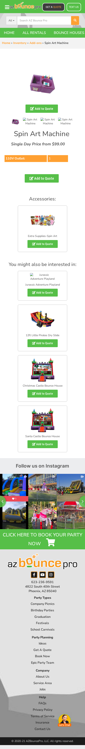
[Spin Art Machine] (30, 122)
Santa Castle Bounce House (42, 436)
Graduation (42, 617)
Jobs (43, 689)
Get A (53, 6)
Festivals (42, 623)
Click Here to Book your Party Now (42, 539)
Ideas (42, 643)
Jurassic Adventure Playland (42, 285)
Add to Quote (43, 109)
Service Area (42, 683)
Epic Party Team (42, 663)
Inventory (19, 43)
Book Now (42, 656)
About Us (42, 676)
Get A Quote (42, 650)
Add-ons (35, 43)
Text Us (74, 6)
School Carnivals (42, 629)
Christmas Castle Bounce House (42, 386)
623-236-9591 (42, 582)
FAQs (42, 703)
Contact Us (42, 729)
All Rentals (34, 32)
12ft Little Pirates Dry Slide (42, 335)
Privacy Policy (42, 710)
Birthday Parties (42, 610)
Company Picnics (43, 604)
